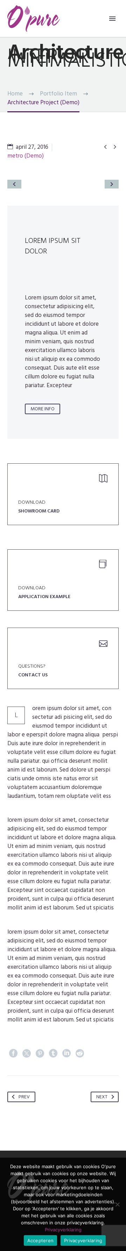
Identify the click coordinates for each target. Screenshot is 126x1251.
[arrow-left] (14, 184)
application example (44, 597)
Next (101, 1097)
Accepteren (40, 1240)
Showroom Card (38, 511)
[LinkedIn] (66, 1053)
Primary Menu (112, 18)
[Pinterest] (40, 1053)
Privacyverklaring (63, 1229)
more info (42, 409)
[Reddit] (80, 1053)
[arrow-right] (112, 184)
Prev (24, 1097)
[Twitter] (26, 1053)
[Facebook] (13, 1053)
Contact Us (33, 675)
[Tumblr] (53, 1053)
